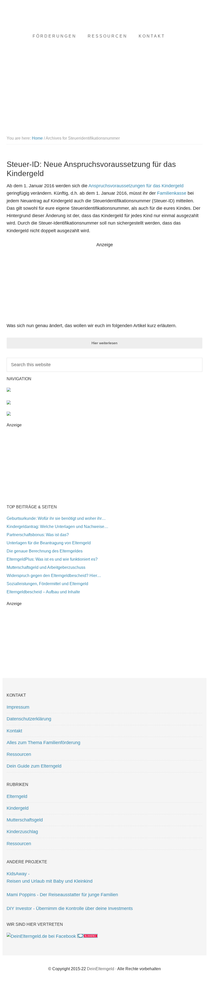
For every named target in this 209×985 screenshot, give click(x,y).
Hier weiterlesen (104, 343)
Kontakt (14, 730)
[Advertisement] (104, 284)
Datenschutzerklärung (29, 718)
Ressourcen (19, 754)
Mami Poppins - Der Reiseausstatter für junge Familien (62, 894)
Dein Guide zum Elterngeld (34, 766)
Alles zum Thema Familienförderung (43, 742)
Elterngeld (17, 796)
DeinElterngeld (100, 969)
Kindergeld (18, 808)
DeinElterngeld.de (104, 25)
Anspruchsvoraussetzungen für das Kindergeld (136, 185)
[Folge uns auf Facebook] (41, 936)
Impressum (18, 707)
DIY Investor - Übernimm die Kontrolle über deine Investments (70, 908)
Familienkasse (171, 193)
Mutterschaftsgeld (25, 819)
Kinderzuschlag (22, 831)
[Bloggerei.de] (87, 936)
